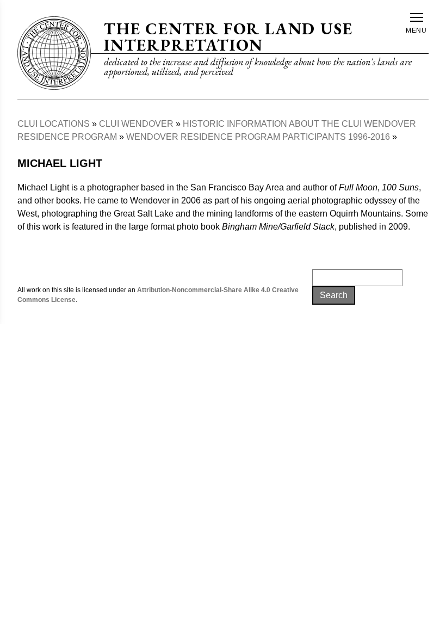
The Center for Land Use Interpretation (228, 36)
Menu (417, 30)
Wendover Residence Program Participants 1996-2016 (258, 136)
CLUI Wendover (136, 123)
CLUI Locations (53, 123)
